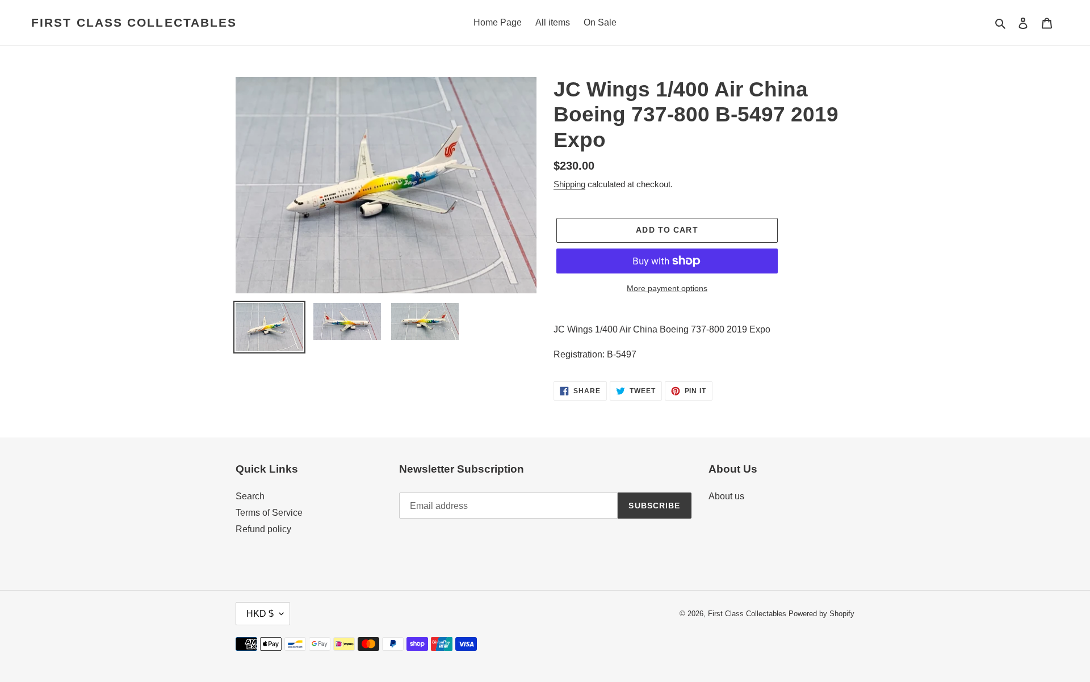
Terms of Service (269, 512)
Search (250, 496)
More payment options (667, 288)
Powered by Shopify (821, 613)
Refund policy (263, 529)
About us (726, 496)
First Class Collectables (134, 22)
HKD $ (260, 613)
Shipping (569, 184)
